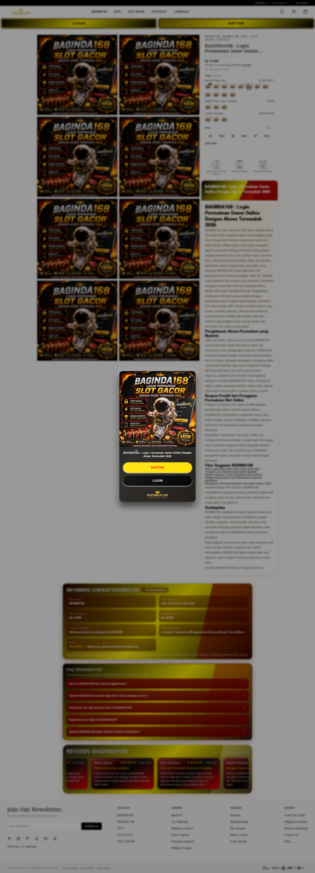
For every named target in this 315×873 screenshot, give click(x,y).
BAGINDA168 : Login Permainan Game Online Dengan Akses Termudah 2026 (157, 454)
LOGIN (157, 480)
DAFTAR (157, 467)
